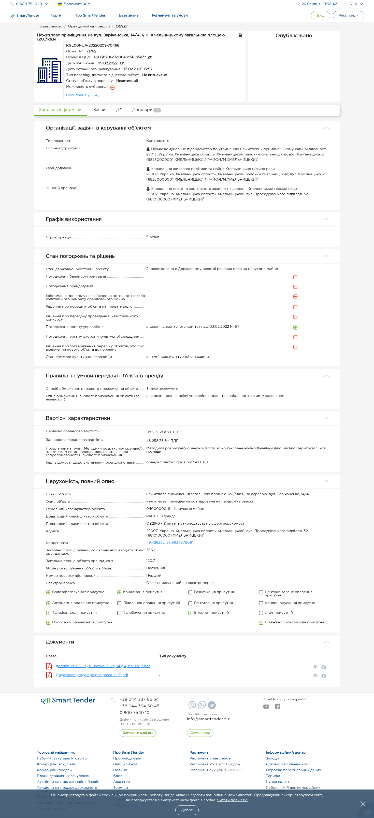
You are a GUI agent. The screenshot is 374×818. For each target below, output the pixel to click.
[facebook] (277, 708)
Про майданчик (127, 758)
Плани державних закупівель (63, 776)
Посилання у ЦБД (82, 95)
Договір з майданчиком (287, 764)
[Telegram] (211, 707)
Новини (120, 770)
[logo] (68, 700)
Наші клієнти (125, 764)
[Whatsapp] (201, 707)
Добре (187, 810)
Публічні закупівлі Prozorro (62, 758)
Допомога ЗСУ (77, 4)
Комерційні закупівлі (56, 764)
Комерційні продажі (55, 770)
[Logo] (25, 15)
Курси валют (277, 781)
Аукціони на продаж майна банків (68, 781)
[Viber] (191, 707)
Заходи (272, 758)
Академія (121, 781)
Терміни (120, 787)
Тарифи (273, 776)
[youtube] (266, 708)
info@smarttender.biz (208, 719)
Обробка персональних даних (293, 770)
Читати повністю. (232, 800)
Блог (117, 776)
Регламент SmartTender (211, 758)
